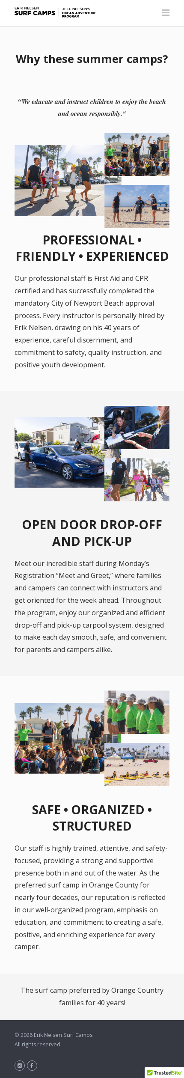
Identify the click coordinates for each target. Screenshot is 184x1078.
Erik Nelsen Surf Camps (63, 1035)
